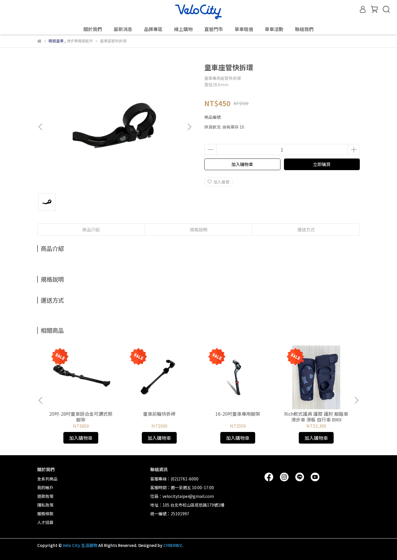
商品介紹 (91, 229)
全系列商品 (47, 479)
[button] (189, 126)
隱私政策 (45, 505)
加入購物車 (242, 164)
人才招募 (45, 522)
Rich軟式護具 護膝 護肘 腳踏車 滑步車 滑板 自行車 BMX (316, 416)
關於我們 (92, 29)
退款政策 (45, 496)
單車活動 (274, 29)
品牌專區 (153, 29)
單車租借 (244, 29)
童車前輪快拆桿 (159, 414)
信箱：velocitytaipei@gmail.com (182, 496)
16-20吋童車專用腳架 (237, 414)
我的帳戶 (45, 487)
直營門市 (213, 29)
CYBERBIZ (172, 545)
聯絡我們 (304, 29)
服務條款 (45, 513)
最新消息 (123, 29)
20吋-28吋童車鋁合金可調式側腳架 (80, 416)
